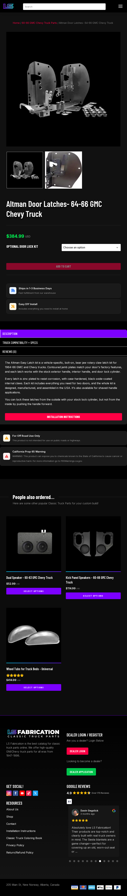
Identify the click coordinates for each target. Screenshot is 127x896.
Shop (9, 816)
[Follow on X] (35, 793)
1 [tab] (62, 35)
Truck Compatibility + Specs (20, 343)
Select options (34, 591)
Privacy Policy (15, 845)
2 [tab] (66, 35)
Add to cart (63, 266)
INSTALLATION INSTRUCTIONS (63, 417)
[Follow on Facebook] (15, 793)
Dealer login (77, 751)
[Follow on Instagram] (9, 793)
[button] (70, 861)
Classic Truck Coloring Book (24, 838)
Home (16, 22)
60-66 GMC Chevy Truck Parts (39, 22)
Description (9, 334)
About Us (12, 809)
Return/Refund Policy (19, 852)
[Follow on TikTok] (28, 793)
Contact (11, 823)
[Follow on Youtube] (22, 793)
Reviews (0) (9, 352)
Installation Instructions (21, 831)
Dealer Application (81, 772)
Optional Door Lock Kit (22, 246)
